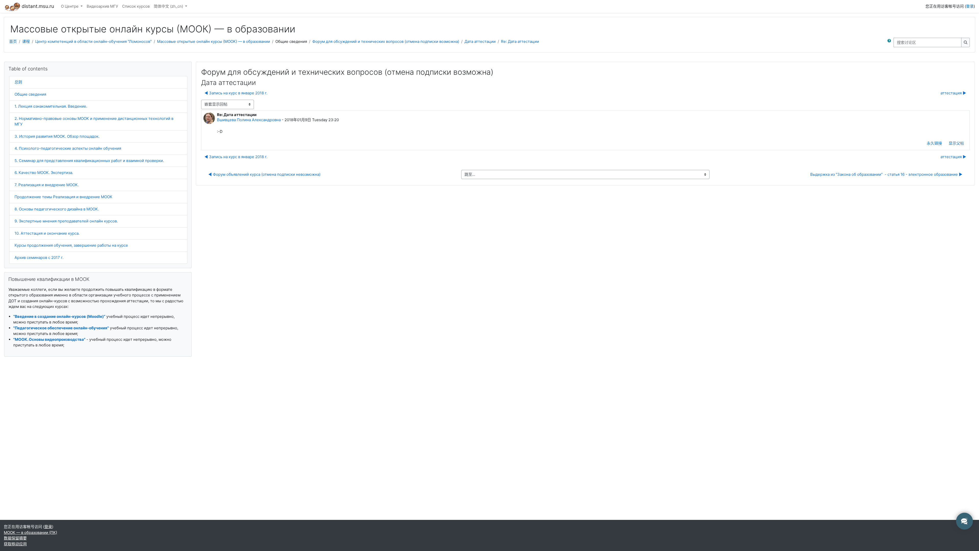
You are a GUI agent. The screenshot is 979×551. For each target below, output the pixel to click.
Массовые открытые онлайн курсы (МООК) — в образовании (213, 41)
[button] (890, 42)
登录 (970, 6)
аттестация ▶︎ (953, 93)
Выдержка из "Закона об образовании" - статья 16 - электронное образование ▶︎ (886, 174)
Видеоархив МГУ (102, 6)
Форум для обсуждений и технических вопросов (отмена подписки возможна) (385, 41)
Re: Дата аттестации (520, 41)
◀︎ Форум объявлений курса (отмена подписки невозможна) (264, 174)
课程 (26, 41)
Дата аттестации (480, 41)
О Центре (70, 6)
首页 (13, 41)
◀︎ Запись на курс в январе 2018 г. (235, 93)
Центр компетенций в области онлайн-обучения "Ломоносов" (93, 41)
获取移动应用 (15, 544)
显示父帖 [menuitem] (956, 143)
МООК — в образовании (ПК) (30, 532)
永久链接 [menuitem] (934, 143)
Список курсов (136, 6)
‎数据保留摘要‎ (15, 538)
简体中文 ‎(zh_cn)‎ (169, 6)
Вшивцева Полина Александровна (249, 119)
